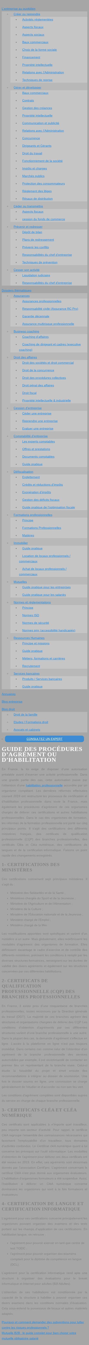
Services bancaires (27, 673)
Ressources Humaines (29, 638)
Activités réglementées (37, 19)
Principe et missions (35, 643)
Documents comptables (38, 456)
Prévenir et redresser (28, 226)
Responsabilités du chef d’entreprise (47, 254)
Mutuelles (20, 581)
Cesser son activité (27, 270)
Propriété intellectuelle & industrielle (46, 400)
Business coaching (26, 331)
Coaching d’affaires (35, 336)
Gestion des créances (37, 108)
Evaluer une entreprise (37, 428)
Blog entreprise (12, 701)
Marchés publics (33, 176)
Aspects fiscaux (32, 27)
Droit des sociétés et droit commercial (48, 362)
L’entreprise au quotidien (18, 8)
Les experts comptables (38, 441)
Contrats (28, 100)
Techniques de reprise (37, 80)
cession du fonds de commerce (43, 219)
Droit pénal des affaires (38, 385)
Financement (31, 57)
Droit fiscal (29, 393)
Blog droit (8, 709)
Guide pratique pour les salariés (44, 594)
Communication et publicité (40, 123)
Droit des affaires (25, 357)
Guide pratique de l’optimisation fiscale (48, 507)
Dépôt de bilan (32, 232)
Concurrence (31, 138)
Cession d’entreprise (28, 408)
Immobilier (21, 543)
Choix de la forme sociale (39, 49)
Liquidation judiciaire (36, 275)
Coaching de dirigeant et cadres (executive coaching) (50, 347)
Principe (27, 520)
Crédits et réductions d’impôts (42, 484)
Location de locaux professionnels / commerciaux (44, 558)
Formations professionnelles (33, 515)
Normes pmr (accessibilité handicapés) (48, 630)
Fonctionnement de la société (42, 161)
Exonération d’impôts (36, 492)
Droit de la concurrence (38, 370)
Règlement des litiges (37, 191)
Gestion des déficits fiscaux (40, 499)
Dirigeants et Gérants (36, 145)
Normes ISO (30, 615)
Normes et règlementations (32, 602)
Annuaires (9, 694)
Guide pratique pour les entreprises (46, 587)
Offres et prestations (36, 449)
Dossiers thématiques (16, 290)
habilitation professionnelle (44, 785)
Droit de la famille (25, 714)
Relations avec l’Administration (43, 72)
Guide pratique (32, 464)
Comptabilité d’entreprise (31, 436)
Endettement (31, 477)
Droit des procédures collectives (44, 377)
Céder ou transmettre (28, 206)
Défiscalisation (23, 471)
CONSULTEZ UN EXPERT (45, 739)
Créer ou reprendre (27, 14)
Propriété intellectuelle (37, 64)
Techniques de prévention (39, 262)
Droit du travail (32, 153)
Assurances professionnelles (41, 301)
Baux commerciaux (35, 42)
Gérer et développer (27, 87)
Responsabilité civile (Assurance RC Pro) (50, 308)
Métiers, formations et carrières (43, 658)
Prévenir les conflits (35, 247)
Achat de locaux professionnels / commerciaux (43, 571)
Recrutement (31, 666)
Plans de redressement (38, 239)
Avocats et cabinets (27, 729)
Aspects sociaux (33, 34)
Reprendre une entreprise (40, 421)
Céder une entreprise (36, 413)
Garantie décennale (35, 316)
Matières (28, 535)
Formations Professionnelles (41, 527)
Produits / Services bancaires (42, 679)
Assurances (22, 295)
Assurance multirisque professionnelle (48, 324)
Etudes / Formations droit (31, 722)
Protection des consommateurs (43, 183)
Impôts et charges (34, 168)
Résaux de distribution (37, 198)
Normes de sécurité (35, 622)
